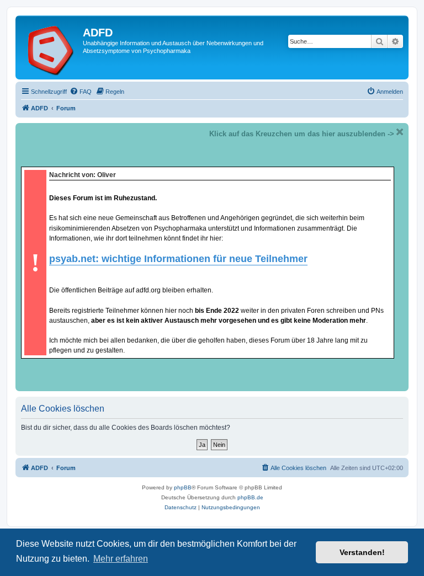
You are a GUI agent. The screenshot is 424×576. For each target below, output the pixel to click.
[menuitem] (81, 91)
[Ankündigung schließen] (399, 132)
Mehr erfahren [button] (120, 558)
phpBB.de (250, 497)
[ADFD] (50, 47)
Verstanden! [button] (362, 552)
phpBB (183, 487)
